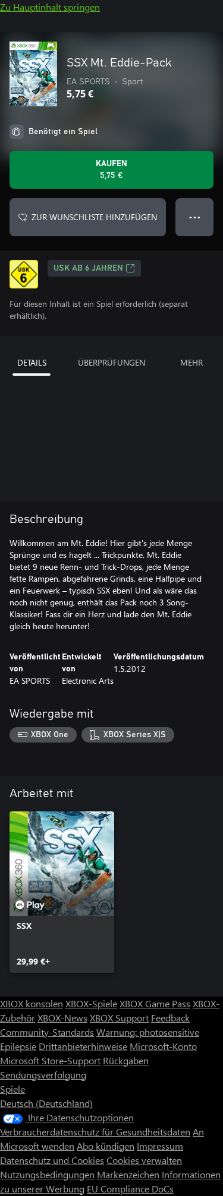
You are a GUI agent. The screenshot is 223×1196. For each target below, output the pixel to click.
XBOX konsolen (31, 1003)
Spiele (12, 1089)
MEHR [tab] (191, 362)
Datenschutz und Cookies (52, 1160)
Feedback (170, 1017)
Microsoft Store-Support (50, 1060)
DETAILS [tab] (31, 362)
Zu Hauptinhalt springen (50, 7)
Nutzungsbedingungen (47, 1174)
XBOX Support (119, 1017)
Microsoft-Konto (163, 1046)
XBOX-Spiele (91, 1003)
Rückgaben (126, 1060)
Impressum (160, 1146)
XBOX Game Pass (155, 1003)
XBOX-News (62, 1017)
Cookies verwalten (144, 1160)
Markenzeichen (128, 1174)
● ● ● (194, 217)
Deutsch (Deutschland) (46, 1103)
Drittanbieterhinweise (83, 1046)
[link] (62, 892)
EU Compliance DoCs (130, 1188)
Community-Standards (47, 1032)
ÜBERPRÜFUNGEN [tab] (111, 362)
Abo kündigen (105, 1146)
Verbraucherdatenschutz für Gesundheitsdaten (95, 1131)
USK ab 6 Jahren (88, 268)
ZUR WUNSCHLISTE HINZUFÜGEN (94, 217)
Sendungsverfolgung (43, 1074)
